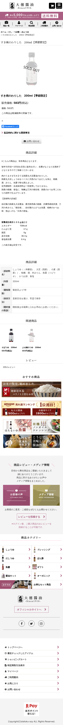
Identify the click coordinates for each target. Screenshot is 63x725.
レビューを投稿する (29, 516)
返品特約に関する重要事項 (17, 132)
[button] (59, 6)
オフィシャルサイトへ (29, 609)
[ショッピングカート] (52, 6)
